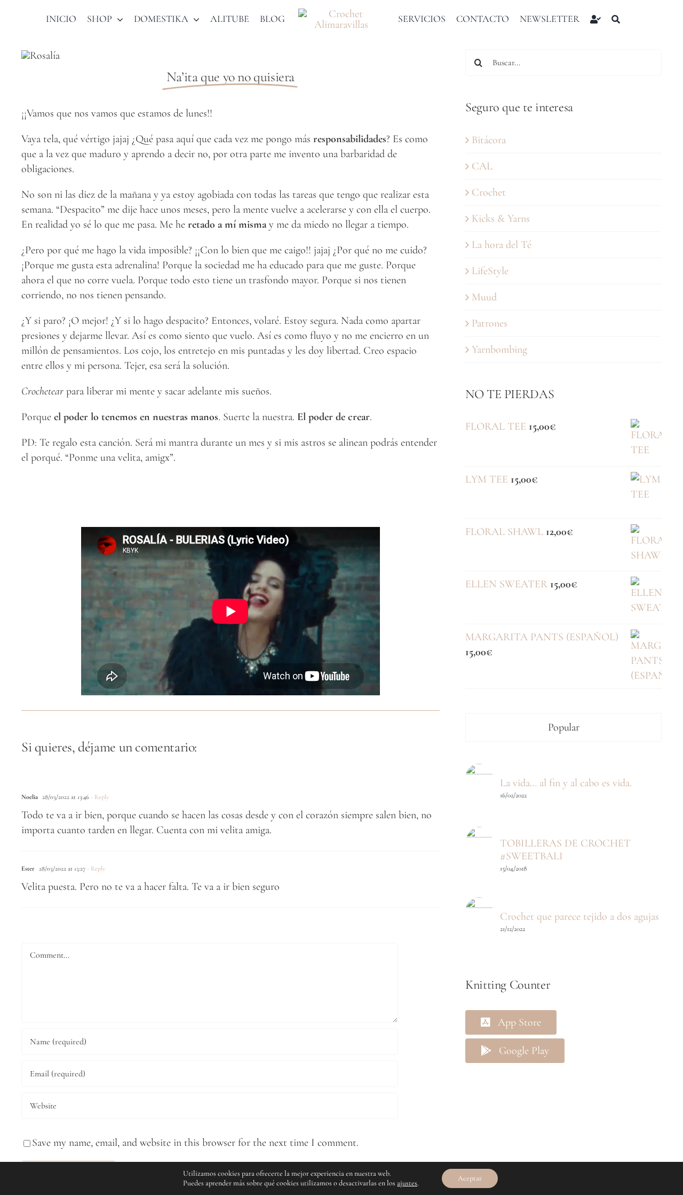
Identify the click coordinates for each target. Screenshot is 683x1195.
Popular (563, 727)
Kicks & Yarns (501, 218)
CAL (482, 166)
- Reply (99, 797)
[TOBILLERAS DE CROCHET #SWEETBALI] (479, 834)
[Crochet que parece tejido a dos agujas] (479, 904)
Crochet (489, 192)
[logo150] (341, 13)
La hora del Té (501, 244)
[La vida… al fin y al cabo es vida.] (479, 771)
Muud (484, 297)
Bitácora (489, 140)
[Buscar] (615, 19)
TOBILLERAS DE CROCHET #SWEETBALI (565, 850)
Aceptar (470, 1178)
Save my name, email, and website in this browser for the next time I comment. (195, 1142)
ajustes (407, 1183)
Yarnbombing (499, 349)
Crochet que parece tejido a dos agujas (579, 916)
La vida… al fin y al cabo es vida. (566, 783)
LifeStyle (490, 271)
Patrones (489, 323)
